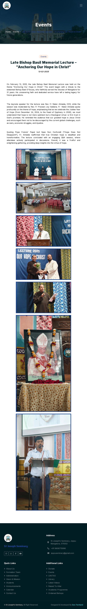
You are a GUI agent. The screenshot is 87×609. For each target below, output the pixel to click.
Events (16, 32)
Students (10, 583)
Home (8, 32)
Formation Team (13, 572)
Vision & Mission (13, 579)
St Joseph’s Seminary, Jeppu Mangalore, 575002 (63, 542)
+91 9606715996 (58, 548)
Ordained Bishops (55, 593)
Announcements (13, 586)
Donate (51, 569)
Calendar (10, 590)
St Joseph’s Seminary (14, 605)
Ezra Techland (77, 605)
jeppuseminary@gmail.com (62, 553)
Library (51, 579)
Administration (12, 576)
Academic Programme (58, 590)
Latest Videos (54, 583)
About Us (10, 569)
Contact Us (11, 593)
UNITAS (52, 576)
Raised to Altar (55, 586)
